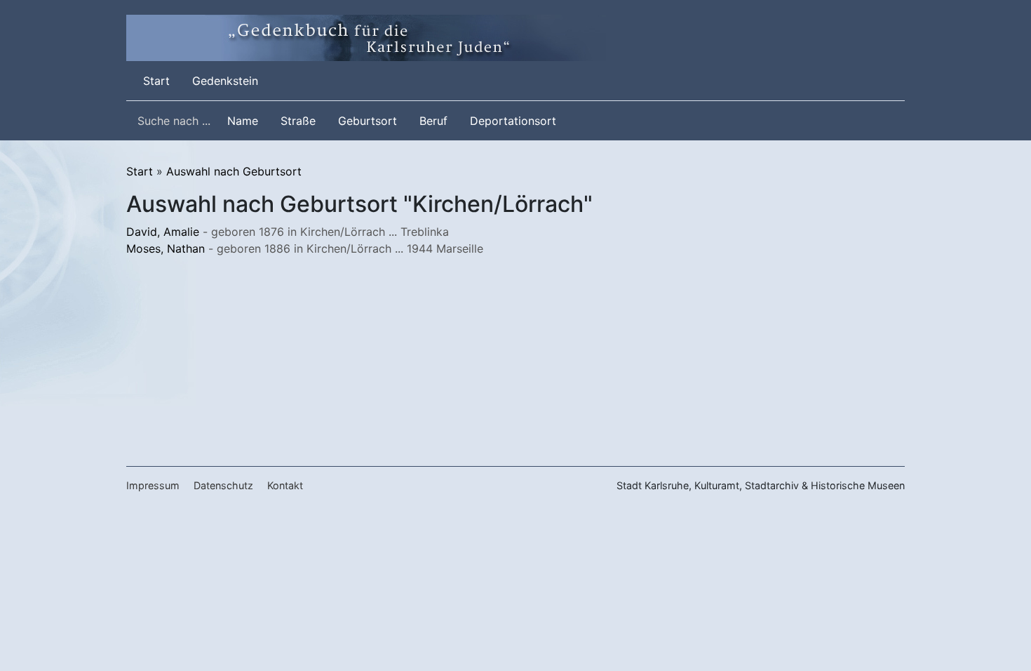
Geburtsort (367, 121)
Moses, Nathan (165, 248)
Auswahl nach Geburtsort (234, 171)
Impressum (153, 485)
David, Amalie (162, 232)
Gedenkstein (225, 81)
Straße (298, 121)
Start (159, 80)
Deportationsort (513, 121)
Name (242, 121)
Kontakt (285, 485)
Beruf (433, 121)
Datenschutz (223, 485)
